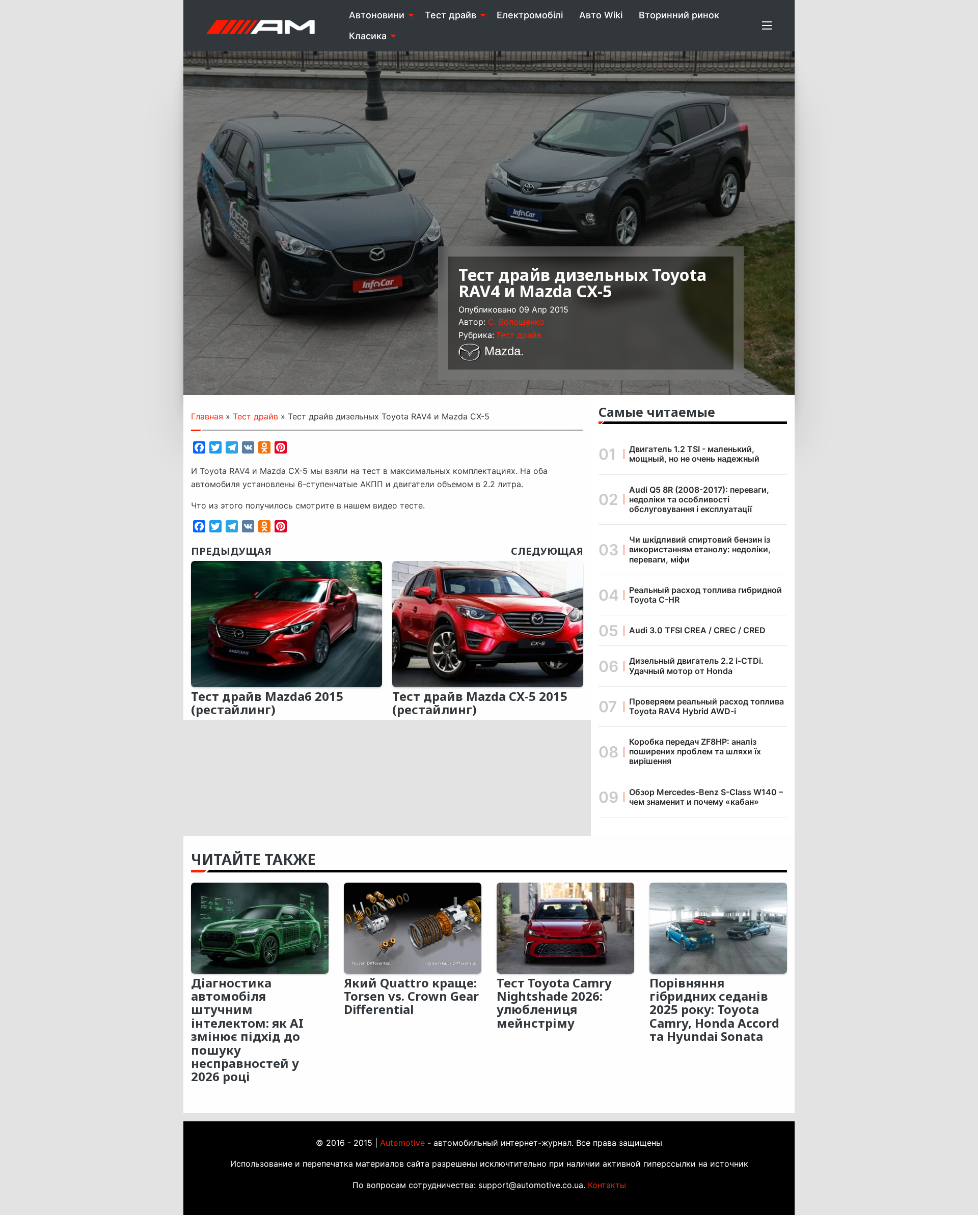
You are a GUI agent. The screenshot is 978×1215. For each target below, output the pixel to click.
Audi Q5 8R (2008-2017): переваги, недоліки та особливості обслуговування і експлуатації (699, 499)
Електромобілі (530, 15)
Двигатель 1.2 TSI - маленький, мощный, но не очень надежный (694, 454)
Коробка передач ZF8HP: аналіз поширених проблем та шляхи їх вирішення (695, 751)
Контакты (607, 1185)
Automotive (402, 1143)
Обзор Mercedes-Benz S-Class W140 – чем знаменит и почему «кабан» (706, 797)
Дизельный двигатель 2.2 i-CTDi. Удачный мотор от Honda (696, 665)
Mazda (502, 351)
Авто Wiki (600, 15)
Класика (368, 36)
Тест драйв (450, 15)
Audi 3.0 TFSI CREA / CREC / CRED (697, 630)
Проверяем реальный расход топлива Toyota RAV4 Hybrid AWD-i (706, 706)
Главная (207, 416)
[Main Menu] (767, 25)
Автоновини (376, 15)
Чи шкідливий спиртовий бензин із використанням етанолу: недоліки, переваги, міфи (700, 549)
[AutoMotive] (260, 25)
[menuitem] (379, 15)
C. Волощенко (516, 322)
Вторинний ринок (679, 15)
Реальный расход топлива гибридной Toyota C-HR (705, 595)
